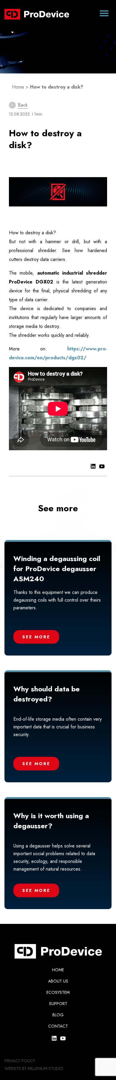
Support (58, 1004)
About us (58, 981)
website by (15, 1068)
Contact (58, 1026)
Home (18, 87)
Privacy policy (19, 1061)
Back (23, 105)
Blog (58, 1015)
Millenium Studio (45, 1068)
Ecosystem (58, 992)
